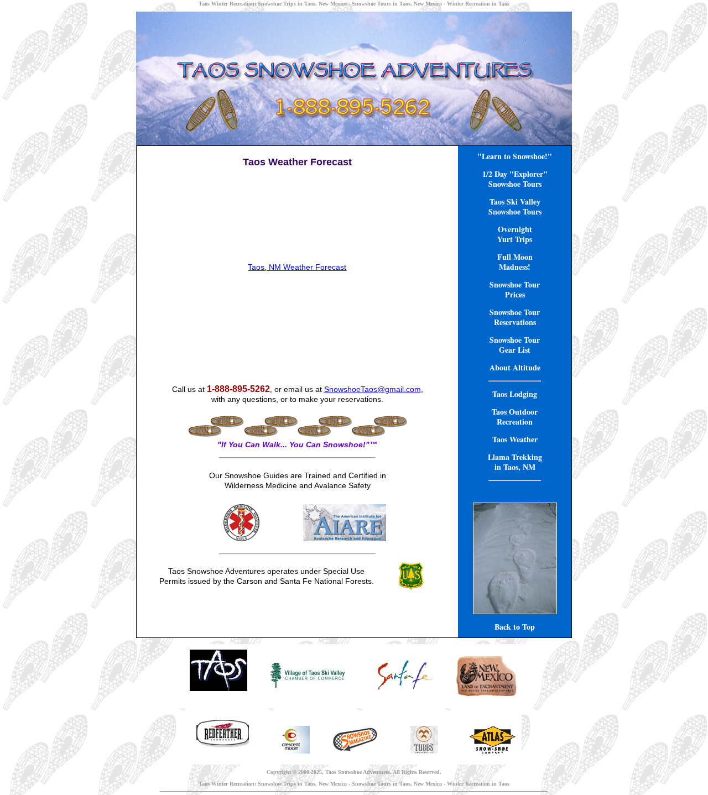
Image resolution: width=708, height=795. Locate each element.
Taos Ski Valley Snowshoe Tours (515, 206)
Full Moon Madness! (515, 262)
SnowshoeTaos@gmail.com (372, 389)
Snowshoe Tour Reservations (515, 317)
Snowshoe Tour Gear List (515, 344)
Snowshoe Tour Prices (515, 289)
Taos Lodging (514, 394)
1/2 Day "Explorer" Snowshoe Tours (515, 179)
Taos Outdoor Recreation (515, 416)
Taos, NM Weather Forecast (297, 267)
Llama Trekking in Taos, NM (515, 462)
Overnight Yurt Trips (514, 234)
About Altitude (515, 367)
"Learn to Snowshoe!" (514, 156)
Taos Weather (515, 439)
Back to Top (514, 626)
